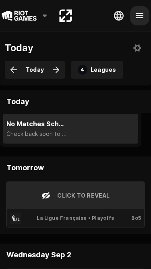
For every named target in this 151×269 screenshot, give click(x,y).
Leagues (98, 69)
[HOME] (66, 16)
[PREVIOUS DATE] (14, 70)
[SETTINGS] (137, 48)
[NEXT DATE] (56, 70)
